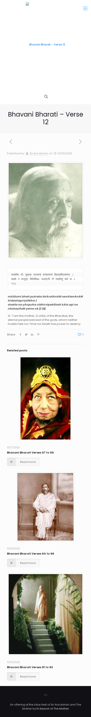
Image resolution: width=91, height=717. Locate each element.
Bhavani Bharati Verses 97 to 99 (30, 453)
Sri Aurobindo (39, 153)
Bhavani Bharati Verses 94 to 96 (30, 554)
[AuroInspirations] (45, 44)
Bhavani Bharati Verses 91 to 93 (30, 667)
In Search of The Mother (53, 709)
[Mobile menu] (85, 8)
